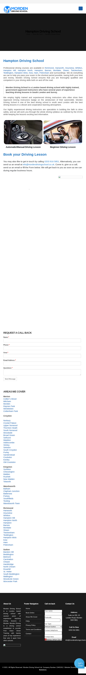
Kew (31, 73)
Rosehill (7, 569)
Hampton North (25, 70)
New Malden (9, 479)
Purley (6, 452)
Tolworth (7, 481)
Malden (6, 474)
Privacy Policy (30, 625)
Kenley (6, 460)
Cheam (6, 562)
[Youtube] (77, 1)
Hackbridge (8, 564)
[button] (79, 664)
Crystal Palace (9, 423)
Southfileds (8, 498)
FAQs (28, 621)
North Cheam (9, 567)
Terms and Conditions (33, 629)
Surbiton (7, 469)
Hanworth (59, 68)
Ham (36, 73)
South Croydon (10, 450)
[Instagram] (81, 1)
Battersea (7, 494)
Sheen (66, 70)
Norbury (7, 420)
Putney (6, 496)
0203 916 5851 (51, 161)
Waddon (7, 440)
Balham (6, 489)
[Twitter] (73, 1)
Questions (8, 368)
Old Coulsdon (9, 462)
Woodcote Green (11, 579)
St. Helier (7, 572)
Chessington (9, 472)
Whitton (78, 68)
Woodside (7, 433)
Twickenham (76, 70)
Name (6, 337)
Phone (6, 345)
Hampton (39, 70)
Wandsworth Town (11, 503)
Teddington (8, 73)
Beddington (8, 554)
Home (28, 34)
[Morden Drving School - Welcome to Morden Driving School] (16, 8)
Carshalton (8, 559)
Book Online (30, 613)
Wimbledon (8, 409)
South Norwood (10, 430)
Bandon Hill (8, 552)
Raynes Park (9, 406)
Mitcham (7, 401)
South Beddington (11, 574)
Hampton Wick (21, 73)
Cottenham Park (10, 411)
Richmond (49, 68)
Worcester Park (10, 581)
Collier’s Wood (9, 399)
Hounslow (69, 68)
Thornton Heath (10, 428)
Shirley (6, 445)
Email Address (9, 360)
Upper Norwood (10, 425)
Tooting (6, 501)
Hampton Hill (9, 70)
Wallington (8, 576)
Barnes (48, 70)
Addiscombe (8, 442)
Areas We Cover (38, 34)
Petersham (44, 73)
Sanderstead (9, 455)
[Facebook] (69, 1)
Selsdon (7, 447)
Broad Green (9, 435)
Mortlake (57, 70)
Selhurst (7, 438)
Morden (6, 404)
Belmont (7, 557)
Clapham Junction (11, 491)
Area (5, 352)
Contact (28, 633)
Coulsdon (7, 457)
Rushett (6, 477)
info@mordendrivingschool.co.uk (38, 164)
